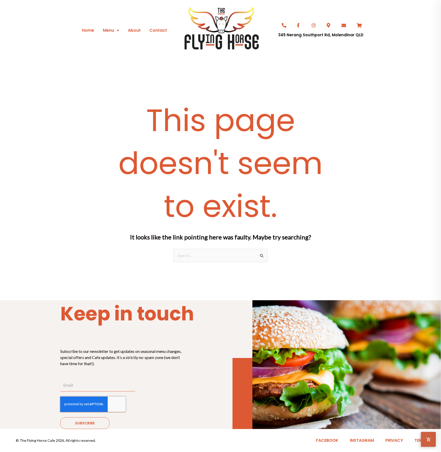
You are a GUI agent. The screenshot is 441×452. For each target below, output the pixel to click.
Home (88, 30)
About (134, 30)
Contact (158, 30)
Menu (108, 30)
